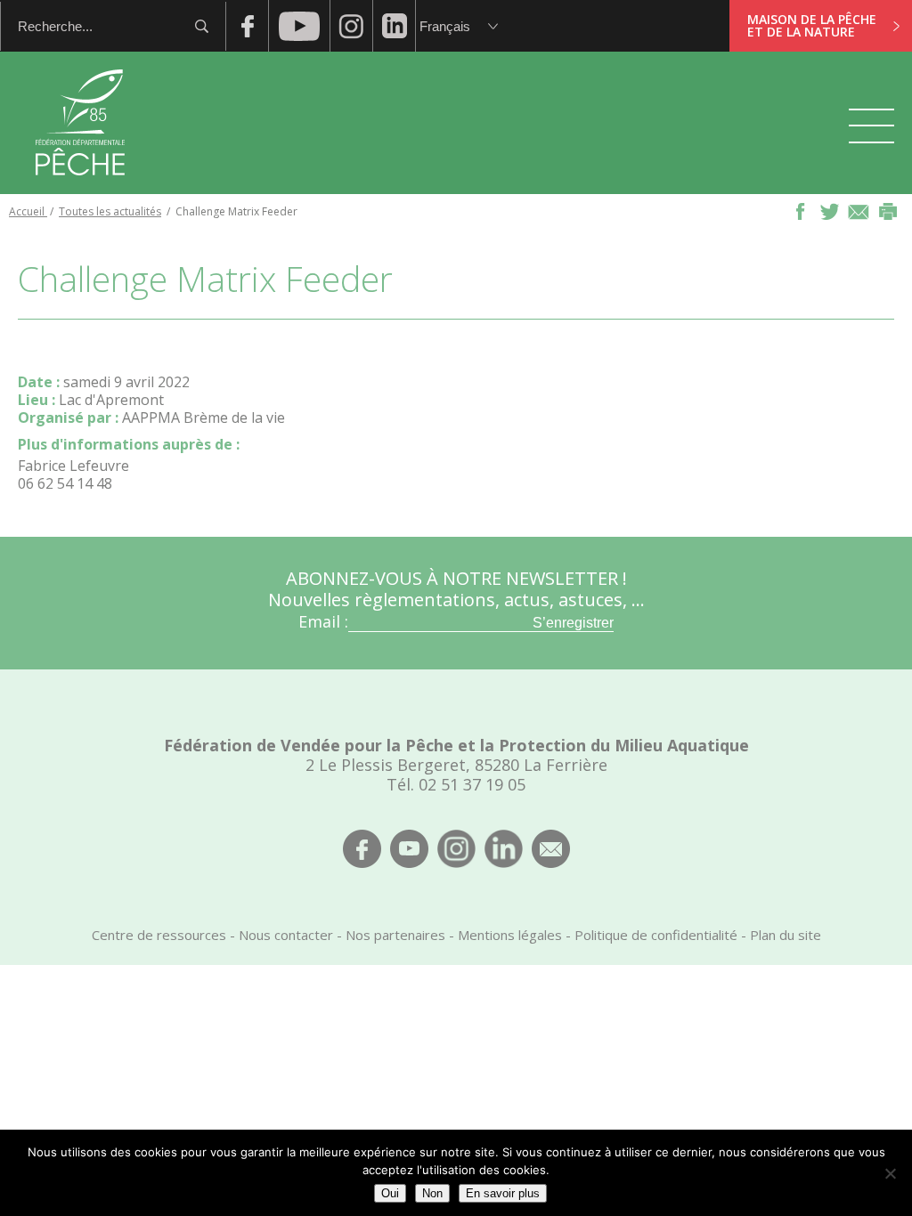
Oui (390, 1193)
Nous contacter (286, 935)
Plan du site (785, 935)
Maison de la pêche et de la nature (811, 25)
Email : (323, 621)
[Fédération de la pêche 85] (80, 187)
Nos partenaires (395, 935)
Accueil (28, 211)
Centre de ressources (159, 935)
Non (432, 1193)
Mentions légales (510, 935)
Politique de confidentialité (655, 935)
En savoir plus (503, 1193)
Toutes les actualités (110, 211)
